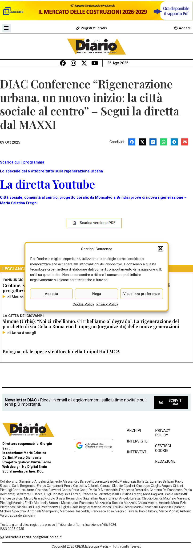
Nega (96, 293)
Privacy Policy (107, 304)
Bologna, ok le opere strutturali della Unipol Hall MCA (61, 351)
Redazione (165, 461)
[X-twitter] (84, 63)
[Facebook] (63, 63)
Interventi (136, 452)
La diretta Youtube (47, 183)
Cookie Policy (83, 304)
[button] (160, 248)
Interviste (136, 441)
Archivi (134, 430)
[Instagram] (73, 63)
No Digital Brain (34, 466)
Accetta (51, 293)
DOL (40, 471)
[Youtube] (95, 63)
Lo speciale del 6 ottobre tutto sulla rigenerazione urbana (51, 171)
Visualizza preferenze (141, 293)
